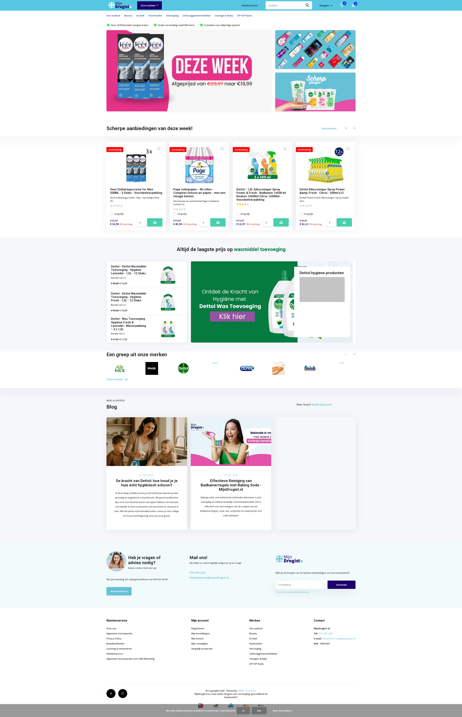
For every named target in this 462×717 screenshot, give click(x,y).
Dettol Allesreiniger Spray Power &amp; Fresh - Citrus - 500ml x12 (322, 191)
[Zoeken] (307, 5)
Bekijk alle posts (322, 404)
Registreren (197, 628)
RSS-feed (251, 690)
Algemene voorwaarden (119, 633)
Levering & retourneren (119, 648)
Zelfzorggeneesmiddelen (197, 15)
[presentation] (346, 128)
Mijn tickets (197, 638)
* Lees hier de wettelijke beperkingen (292, 592)
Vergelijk (119, 213)
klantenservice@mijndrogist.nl (209, 577)
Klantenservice (250, 5)
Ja (243, 710)
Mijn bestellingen (200, 633)
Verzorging (172, 15)
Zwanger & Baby (224, 15)
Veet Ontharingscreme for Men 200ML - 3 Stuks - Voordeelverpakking (136, 191)
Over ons (111, 628)
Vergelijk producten (202, 648)
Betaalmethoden (115, 643)
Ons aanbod (113, 15)
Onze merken (148, 5)
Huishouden (155, 15)
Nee (259, 710)
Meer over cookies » (283, 710)
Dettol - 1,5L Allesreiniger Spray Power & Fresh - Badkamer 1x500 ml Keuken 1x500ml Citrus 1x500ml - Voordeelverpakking (261, 194)
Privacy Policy (113, 638)
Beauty (128, 15)
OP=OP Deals (244, 15)
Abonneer (341, 584)
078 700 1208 (197, 572)
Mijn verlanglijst (199, 643)
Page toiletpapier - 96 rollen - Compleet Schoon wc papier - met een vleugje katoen (199, 193)
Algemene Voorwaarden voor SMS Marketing (130, 658)
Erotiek (140, 15)
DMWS (240, 690)
